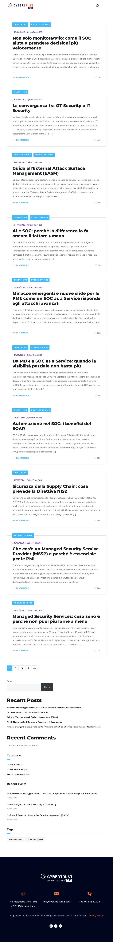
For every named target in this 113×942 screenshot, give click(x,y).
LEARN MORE (22, 77)
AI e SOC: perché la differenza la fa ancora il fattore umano (50, 233)
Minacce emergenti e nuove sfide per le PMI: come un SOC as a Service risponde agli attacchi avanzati (56, 298)
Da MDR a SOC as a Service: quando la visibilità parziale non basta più (54, 364)
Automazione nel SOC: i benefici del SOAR (52, 426)
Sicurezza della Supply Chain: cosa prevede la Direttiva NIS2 (50, 489)
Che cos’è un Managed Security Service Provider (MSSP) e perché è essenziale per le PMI (56, 553)
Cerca (9, 681)
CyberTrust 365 (34, 32)
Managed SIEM (15, 839)
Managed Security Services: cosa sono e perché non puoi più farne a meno (56, 619)
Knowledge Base (40, 25)
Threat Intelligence (35, 839)
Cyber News (20, 25)
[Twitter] (60, 926)
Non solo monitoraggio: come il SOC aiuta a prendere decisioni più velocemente (52, 43)
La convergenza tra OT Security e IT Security (51, 108)
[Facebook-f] (55, 926)
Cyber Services (22, 155)
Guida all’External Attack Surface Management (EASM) (49, 171)
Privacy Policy (96, 915)
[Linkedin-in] (51, 926)
